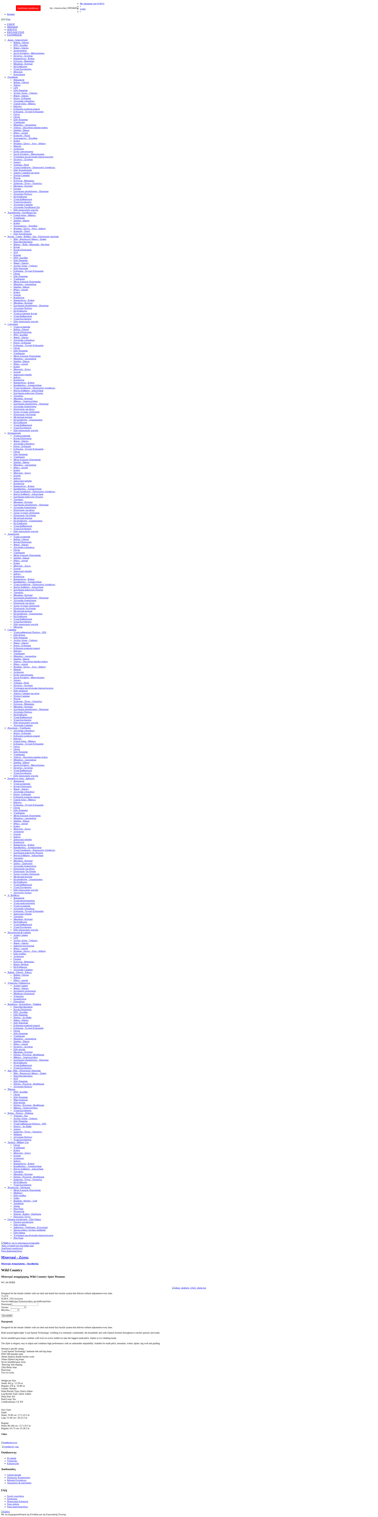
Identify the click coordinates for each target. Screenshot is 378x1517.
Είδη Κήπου (19, 635)
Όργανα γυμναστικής (23, 1222)
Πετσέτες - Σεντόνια (23, 56)
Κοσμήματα (19, 74)
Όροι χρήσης (13, 1504)
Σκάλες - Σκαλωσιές (23, 863)
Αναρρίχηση (13, 534)
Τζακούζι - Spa (21, 1116)
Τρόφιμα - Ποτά (21, 165)
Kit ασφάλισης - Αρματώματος (28, 420)
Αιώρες (17, 162)
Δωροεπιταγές (20, 50)
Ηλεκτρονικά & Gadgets (19, 932)
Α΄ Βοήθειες (13, 895)
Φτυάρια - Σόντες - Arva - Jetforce (30, 143)
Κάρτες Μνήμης (21, 964)
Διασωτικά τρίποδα (23, 374)
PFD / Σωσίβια (21, 45)
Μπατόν (17, 146)
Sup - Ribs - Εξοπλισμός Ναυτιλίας (24, 1070)
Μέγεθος (5, 1310)
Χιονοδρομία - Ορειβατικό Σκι (22, 212)
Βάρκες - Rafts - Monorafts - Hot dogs (31, 244)
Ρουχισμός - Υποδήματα (19, 728)
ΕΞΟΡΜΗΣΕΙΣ (14, 35)
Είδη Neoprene (21, 119)
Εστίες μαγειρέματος (23, 151)
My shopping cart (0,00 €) (92, 3)
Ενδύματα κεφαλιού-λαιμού (27, 109)
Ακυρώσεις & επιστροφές (19, 1483)
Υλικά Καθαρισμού (23, 199)
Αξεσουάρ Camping (23, 204)
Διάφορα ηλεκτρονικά (24, 946)
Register (11, 14)
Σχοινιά (17, 295)
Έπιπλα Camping (22, 175)
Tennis (17, 1206)
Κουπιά (17, 255)
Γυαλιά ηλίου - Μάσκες (25, 103)
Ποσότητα (6, 1304)
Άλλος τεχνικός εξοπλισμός (27, 412)
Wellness (18, 1134)
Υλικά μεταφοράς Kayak (25, 313)
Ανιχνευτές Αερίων (23, 892)
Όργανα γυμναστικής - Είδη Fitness (24, 1219)
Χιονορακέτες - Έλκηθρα (25, 138)
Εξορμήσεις (19, 1001)
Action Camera (21, 935)
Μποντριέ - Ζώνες (22, 369)
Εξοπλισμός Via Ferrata (25, 414)
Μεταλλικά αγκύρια (23, 417)
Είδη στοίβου (20, 953)
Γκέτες (17, 114)
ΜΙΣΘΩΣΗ (12, 27)
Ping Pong (18, 1209)
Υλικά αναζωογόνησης (24, 903)
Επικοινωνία (13, 1463)
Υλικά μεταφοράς (22, 327)
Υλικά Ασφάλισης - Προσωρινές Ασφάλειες (34, 167)
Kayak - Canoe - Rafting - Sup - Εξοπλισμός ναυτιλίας (33, 236)
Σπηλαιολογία (14, 433)
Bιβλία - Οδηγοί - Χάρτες (20, 972)
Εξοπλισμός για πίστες (24, 409)
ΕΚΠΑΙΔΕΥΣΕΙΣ (15, 32)
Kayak (17, 247)
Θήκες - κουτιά (21, 133)
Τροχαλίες (18, 396)
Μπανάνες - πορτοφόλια (25, 125)
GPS (16, 87)
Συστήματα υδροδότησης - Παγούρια (31, 191)
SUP (16, 252)
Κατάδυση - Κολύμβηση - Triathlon (24, 1004)
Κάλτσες (18, 106)
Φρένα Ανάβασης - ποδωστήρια (28, 390)
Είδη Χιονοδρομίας (23, 170)
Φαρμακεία (19, 80)
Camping (12, 629)
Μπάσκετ (18, 1193)
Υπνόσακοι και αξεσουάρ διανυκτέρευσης (33, 157)
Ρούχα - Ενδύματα (22, 98)
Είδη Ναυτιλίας (21, 268)
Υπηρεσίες (19, 996)
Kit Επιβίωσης (20, 66)
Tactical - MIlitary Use (18, 1142)
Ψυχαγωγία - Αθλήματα (19, 1187)
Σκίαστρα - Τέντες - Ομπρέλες (28, 183)
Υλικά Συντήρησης (22, 69)
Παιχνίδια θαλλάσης (23, 242)
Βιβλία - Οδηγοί (21, 42)
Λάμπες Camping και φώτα (26, 172)
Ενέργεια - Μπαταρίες (24, 61)
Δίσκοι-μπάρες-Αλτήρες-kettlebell (29, 1230)
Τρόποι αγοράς (14, 1475)
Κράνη (17, 141)
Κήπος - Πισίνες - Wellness (20, 1113)
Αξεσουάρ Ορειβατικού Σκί (27, 207)
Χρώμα (4, 1307)
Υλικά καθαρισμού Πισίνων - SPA (30, 632)
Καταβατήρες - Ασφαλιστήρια (27, 385)
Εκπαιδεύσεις (20, 999)
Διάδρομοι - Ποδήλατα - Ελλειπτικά (31, 1227)
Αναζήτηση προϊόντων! (28, 8)
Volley (17, 1198)
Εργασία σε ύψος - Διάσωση (21, 778)
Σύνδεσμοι (12, 1499)
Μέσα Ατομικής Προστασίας (27, 281)
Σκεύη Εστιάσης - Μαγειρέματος (29, 53)
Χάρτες (17, 85)
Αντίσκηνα (19, 149)
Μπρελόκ (18, 72)
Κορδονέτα (19, 297)
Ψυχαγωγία (19, 1211)
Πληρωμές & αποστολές (18, 1477)
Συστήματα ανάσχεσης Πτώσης (28, 393)
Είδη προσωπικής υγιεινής (26, 210)
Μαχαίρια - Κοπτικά (23, 64)
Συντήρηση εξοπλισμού (25, 991)
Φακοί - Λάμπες (21, 48)
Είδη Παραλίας (21, 90)
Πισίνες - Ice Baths (22, 1017)
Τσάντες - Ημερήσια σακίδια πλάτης (31, 127)
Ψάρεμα (11, 1089)
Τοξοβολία (18, 1203)
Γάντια (17, 117)
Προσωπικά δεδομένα (17, 1501)
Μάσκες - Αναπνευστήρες (26, 401)
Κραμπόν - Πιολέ (22, 135)
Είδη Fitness (19, 1232)
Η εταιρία (11, 1458)
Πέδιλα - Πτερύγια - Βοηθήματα (29, 1054)
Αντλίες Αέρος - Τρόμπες (26, 93)
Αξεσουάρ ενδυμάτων (24, 101)
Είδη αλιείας (19, 1049)
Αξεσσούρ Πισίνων (23, 194)
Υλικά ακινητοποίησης (24, 900)
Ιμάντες (17, 377)
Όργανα (17, 188)
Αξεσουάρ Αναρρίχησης (25, 406)
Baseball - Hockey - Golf (25, 1201)
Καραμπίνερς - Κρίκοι (24, 58)
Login (82, 9)
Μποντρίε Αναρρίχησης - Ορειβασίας (20, 1263)
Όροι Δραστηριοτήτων (17, 1506)
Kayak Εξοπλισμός (23, 250)
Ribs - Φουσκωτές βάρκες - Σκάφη (30, 239)
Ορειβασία (13, 77)
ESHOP (11, 24)
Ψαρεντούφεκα (21, 1100)
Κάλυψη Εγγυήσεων (16, 1480)
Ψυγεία (17, 178)
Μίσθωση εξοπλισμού (24, 993)
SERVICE (12, 29)
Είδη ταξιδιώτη (21, 691)
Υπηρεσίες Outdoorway (19, 983)
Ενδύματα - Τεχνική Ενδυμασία (28, 111)
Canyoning (13, 324)
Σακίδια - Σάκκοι (21, 130)
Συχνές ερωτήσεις (15, 1496)
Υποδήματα (19, 122)
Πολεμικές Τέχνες (22, 1216)
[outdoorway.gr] (9, 1442)
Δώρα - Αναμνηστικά (17, 40)
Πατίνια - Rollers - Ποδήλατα (27, 1214)
